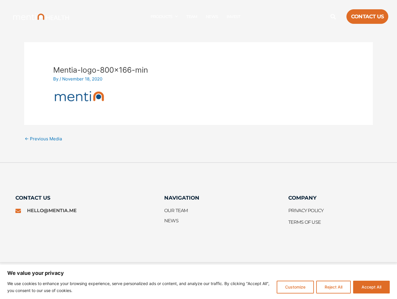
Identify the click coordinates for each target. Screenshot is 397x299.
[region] (198, 281)
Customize (295, 286)
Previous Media (43, 139)
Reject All (333, 286)
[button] (333, 17)
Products (162, 16)
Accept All (371, 286)
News (212, 16)
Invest (233, 16)
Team (191, 16)
